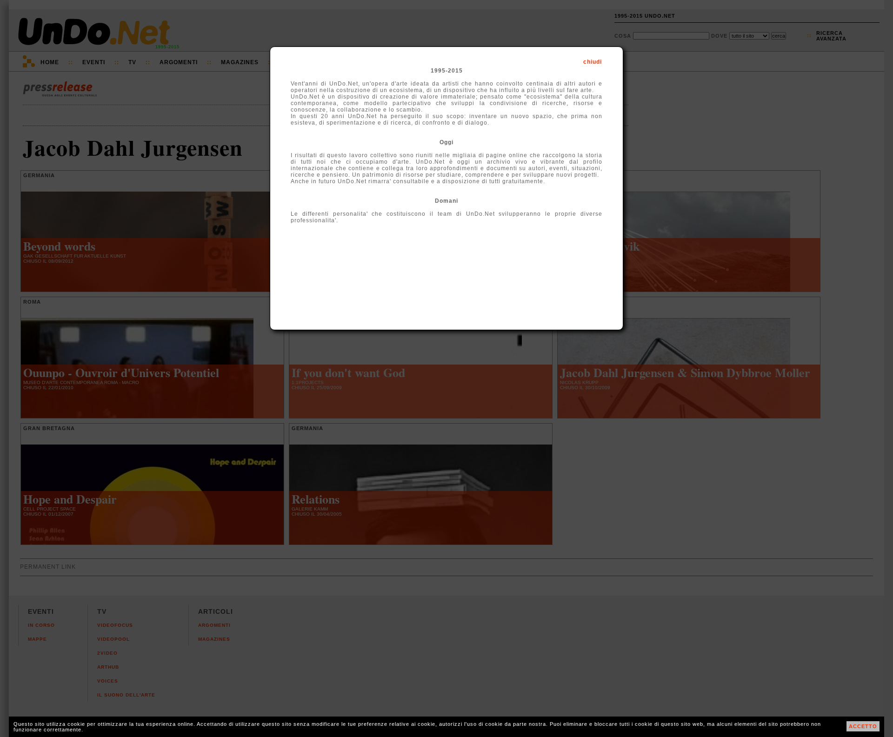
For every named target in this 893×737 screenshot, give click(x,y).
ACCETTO (863, 726)
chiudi (592, 62)
